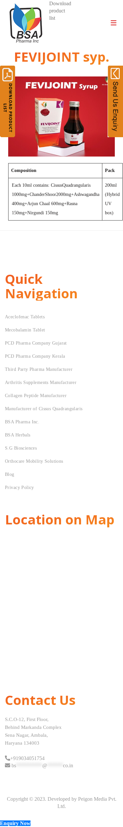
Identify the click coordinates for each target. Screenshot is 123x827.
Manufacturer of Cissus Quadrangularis (44, 408)
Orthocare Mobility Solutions (34, 461)
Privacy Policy (19, 487)
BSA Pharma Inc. (22, 421)
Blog (9, 474)
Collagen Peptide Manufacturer (36, 395)
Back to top (110, 809)
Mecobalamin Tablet (25, 330)
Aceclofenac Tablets (25, 316)
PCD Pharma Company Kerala (35, 356)
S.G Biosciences (21, 448)
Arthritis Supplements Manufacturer (40, 382)
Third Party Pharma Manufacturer (38, 369)
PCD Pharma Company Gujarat (36, 343)
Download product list (60, 11)
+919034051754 (27, 758)
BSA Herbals (18, 435)
